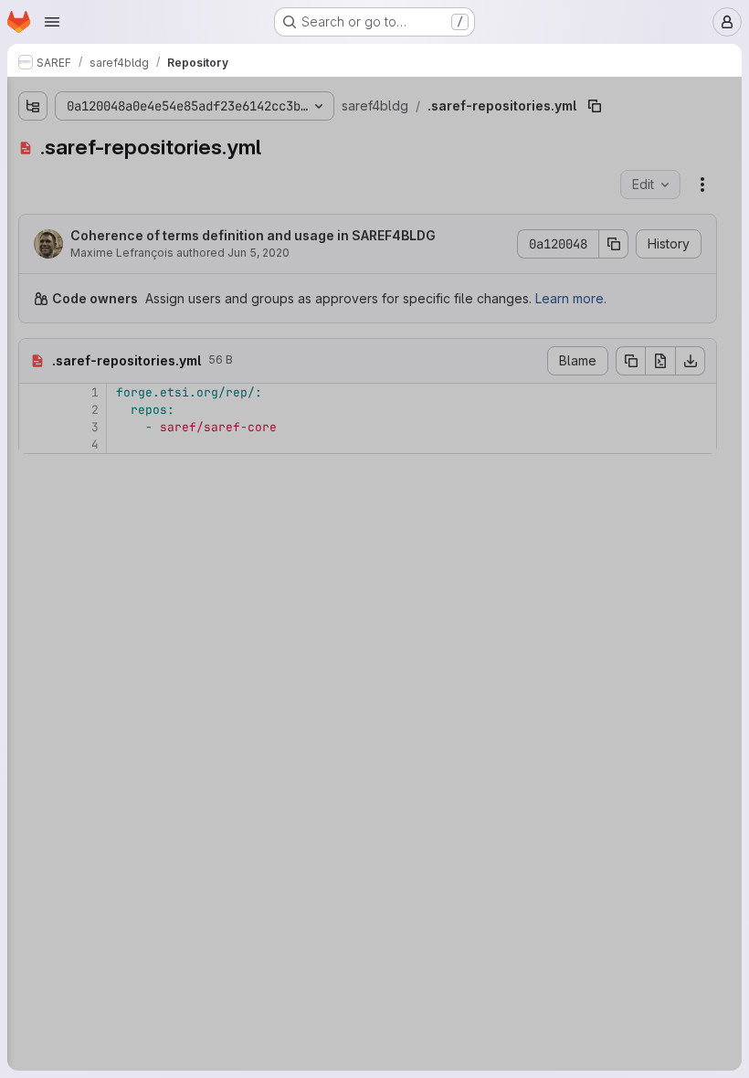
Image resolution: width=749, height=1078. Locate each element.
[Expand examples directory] (33, 229)
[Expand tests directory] (33, 346)
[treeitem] (151, 170)
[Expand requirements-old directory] (33, 288)
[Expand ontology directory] (33, 259)
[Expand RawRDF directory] (33, 171)
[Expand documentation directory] (33, 200)
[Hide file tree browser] (32, 102)
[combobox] (149, 138)
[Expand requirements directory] (33, 317)
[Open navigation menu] (52, 22)
